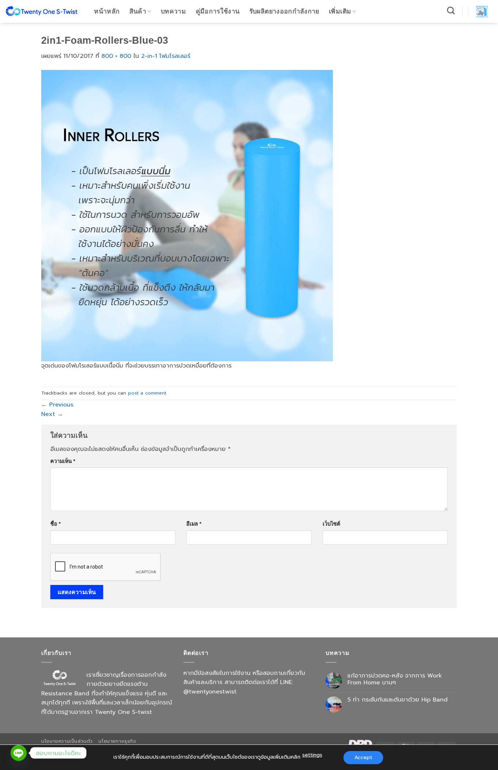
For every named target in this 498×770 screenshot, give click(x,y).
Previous (57, 404)
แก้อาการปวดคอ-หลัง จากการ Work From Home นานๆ (394, 679)
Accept (363, 757)
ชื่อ (55, 524)
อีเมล (193, 524)
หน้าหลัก (107, 11)
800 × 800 (116, 56)
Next (52, 414)
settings (312, 755)
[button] (482, 11)
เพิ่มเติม (340, 11)
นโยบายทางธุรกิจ (117, 741)
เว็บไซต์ (331, 524)
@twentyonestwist (210, 691)
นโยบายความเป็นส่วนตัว (67, 741)
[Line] (19, 753)
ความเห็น (62, 461)
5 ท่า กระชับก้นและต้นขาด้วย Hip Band (397, 699)
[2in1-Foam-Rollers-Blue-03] (187, 215)
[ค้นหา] (451, 10)
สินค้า (137, 11)
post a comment (147, 392)
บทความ (173, 11)
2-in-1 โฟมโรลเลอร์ (165, 56)
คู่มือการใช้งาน (218, 11)
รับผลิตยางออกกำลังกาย (284, 11)
